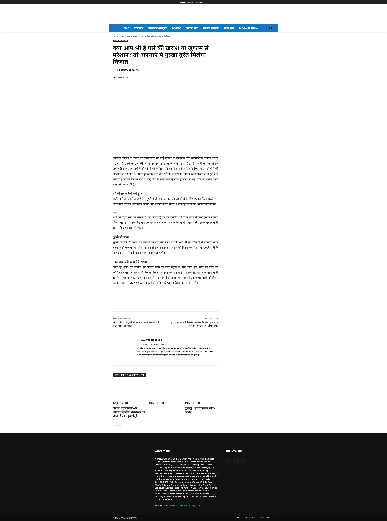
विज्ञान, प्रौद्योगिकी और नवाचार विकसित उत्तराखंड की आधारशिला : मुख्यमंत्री (129, 412)
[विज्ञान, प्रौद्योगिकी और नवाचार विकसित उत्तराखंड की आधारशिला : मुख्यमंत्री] (129, 392)
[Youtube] (243, 461)
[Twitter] (142, 85)
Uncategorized (129, 36)
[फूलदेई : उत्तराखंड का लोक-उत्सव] (201, 392)
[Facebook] (135, 85)
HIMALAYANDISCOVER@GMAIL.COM (188, 505)
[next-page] (119, 424)
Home (115, 36)
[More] (163, 85)
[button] (270, 28)
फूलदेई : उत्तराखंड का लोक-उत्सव (200, 410)
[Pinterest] (149, 85)
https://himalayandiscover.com (151, 344)
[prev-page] (115, 424)
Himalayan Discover (129, 70)
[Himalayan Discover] (122, 14)
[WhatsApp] (156, 85)
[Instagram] (236, 461)
